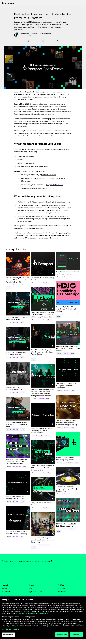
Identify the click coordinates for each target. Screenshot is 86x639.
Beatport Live (42, 320)
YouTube (62, 588)
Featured (5, 585)
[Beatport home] (43, 3)
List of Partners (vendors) (10, 629)
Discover (4, 588)
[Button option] (27, 273)
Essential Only (62, 634)
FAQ (30, 588)
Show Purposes (8, 634)
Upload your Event (35, 592)
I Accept (76, 634)
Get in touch (6, 592)
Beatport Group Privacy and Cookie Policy (33, 613)
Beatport (41, 283)
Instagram (62, 592)
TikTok (61, 585)
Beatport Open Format (19, 285)
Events (31, 585)
